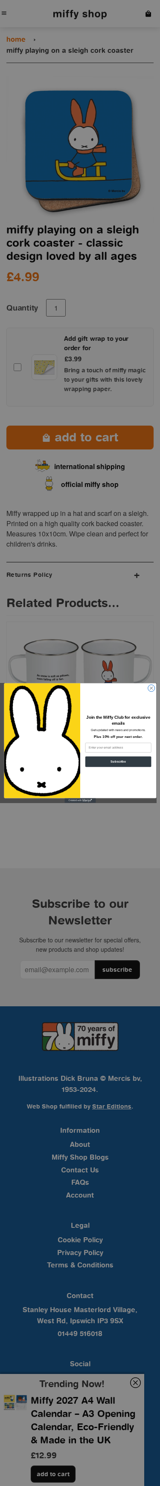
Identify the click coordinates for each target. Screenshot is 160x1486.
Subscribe (118, 761)
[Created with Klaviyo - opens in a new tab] (80, 800)
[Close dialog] (151, 688)
